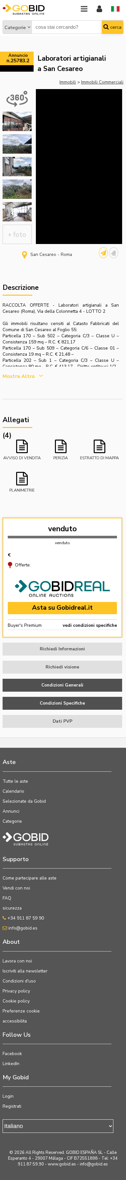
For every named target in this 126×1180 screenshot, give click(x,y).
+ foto (17, 234)
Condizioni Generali (62, 685)
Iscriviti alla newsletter (25, 971)
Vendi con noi (16, 888)
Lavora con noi (17, 961)
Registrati (12, 1106)
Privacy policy (16, 991)
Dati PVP (62, 721)
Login (8, 1096)
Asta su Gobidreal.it (62, 607)
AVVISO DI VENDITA (22, 458)
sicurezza (12, 908)
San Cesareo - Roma (51, 254)
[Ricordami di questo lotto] (113, 252)
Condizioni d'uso (19, 981)
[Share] (103, 252)
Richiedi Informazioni (62, 649)
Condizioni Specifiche (62, 703)
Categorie (15, 27)
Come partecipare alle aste (30, 878)
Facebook (12, 1054)
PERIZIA (60, 458)
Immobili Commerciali (102, 82)
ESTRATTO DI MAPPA (99, 458)
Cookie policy (16, 1001)
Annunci (11, 811)
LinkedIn (11, 1064)
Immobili (67, 82)
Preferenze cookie (21, 1011)
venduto (62, 529)
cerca (115, 27)
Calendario (13, 791)
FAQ (7, 898)
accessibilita (15, 1021)
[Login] (99, 9)
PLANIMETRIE (22, 490)
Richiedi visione (62, 667)
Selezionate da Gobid (24, 801)
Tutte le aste (15, 781)
